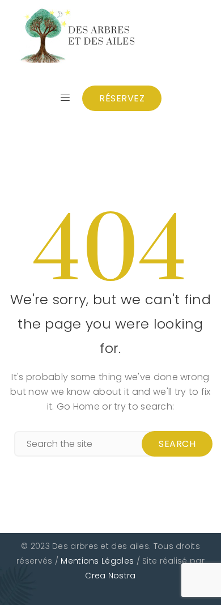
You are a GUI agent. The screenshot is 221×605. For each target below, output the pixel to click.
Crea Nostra (110, 575)
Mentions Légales (97, 560)
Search (177, 443)
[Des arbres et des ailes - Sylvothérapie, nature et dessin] (77, 35)
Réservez (121, 98)
